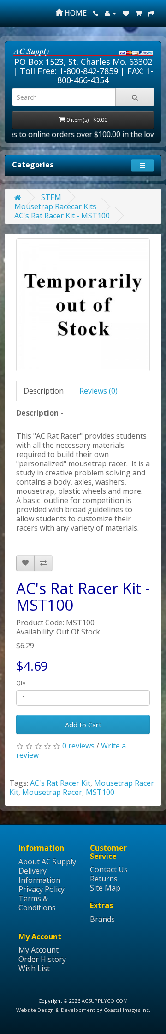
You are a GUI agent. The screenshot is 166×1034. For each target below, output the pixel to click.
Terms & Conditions (37, 903)
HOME (75, 13)
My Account (38, 950)
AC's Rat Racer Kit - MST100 (62, 216)
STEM (51, 197)
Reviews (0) (98, 391)
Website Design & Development (55, 1009)
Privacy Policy (41, 889)
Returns (104, 879)
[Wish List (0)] (126, 13)
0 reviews (78, 746)
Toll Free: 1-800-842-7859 (69, 70)
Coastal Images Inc (126, 1009)
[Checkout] (151, 13)
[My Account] (110, 13)
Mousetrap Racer (52, 792)
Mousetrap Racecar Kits (55, 206)
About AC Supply (47, 862)
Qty (20, 683)
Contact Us (109, 869)
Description (44, 391)
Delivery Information (39, 875)
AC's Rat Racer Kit (60, 783)
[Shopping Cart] (139, 13)
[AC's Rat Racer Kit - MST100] (83, 304)
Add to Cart (83, 724)
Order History (42, 959)
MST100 (100, 792)
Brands (102, 919)
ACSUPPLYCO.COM (105, 1000)
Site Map (105, 888)
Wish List (34, 968)
